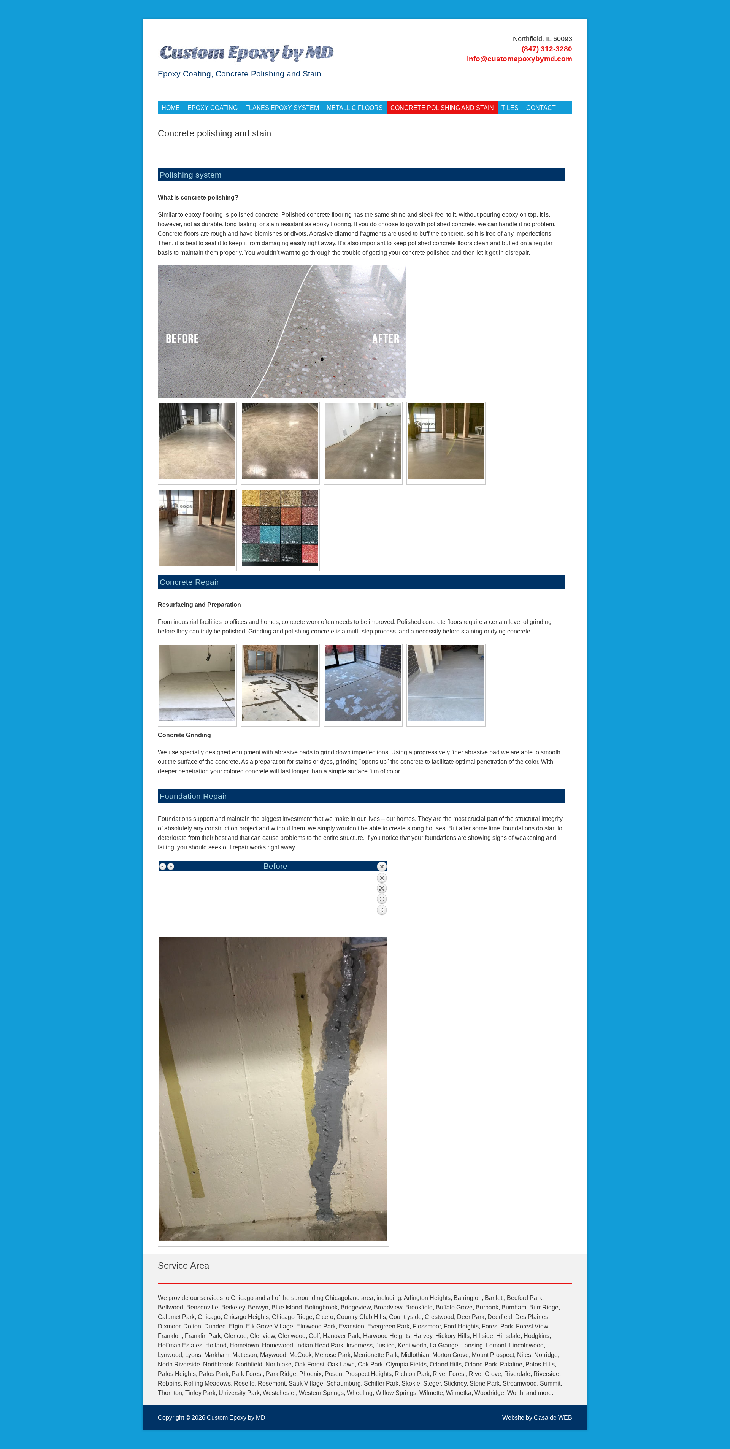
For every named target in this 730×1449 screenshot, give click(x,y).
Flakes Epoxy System (282, 108)
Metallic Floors (355, 108)
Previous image (163, 866)
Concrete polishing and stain (442, 108)
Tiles (510, 108)
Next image (171, 866)
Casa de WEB (553, 1417)
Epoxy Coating (212, 108)
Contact (541, 108)
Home (171, 108)
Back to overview (381, 899)
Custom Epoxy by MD (236, 1417)
